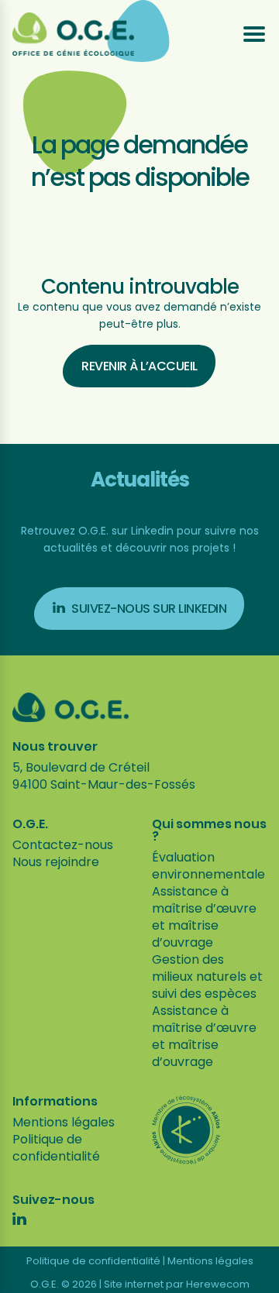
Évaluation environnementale (208, 865)
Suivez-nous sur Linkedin (148, 608)
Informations (55, 1101)
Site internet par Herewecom (177, 1284)
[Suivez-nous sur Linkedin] (19, 1220)
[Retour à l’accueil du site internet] (73, 34)
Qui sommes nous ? (209, 830)
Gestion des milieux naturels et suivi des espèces (207, 976)
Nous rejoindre (55, 862)
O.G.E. (30, 824)
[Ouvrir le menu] (254, 34)
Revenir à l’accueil (139, 366)
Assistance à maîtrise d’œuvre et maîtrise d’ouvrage (204, 916)
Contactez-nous (62, 845)
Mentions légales (63, 1122)
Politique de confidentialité (56, 1147)
